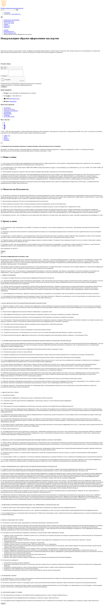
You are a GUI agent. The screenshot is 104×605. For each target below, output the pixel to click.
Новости (6, 138)
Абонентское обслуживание (11, 20)
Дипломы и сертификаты (11, 110)
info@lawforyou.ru (14, 98)
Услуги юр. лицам (9, 23)
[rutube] (4, 128)
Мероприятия (7, 113)
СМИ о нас (7, 25)
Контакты (7, 12)
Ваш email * (4, 68)
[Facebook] (4, 123)
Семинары (7, 115)
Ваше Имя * (4, 67)
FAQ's (5, 137)
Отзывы (6, 24)
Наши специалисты (9, 109)
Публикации (7, 112)
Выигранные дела (9, 21)
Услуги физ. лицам (9, 116)
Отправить (3, 86)
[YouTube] (4, 125)
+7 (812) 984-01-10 (15, 14)
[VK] (4, 127)
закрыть (3, 251)
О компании (7, 107)
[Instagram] (4, 124)
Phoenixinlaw (13, 101)
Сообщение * (4, 76)
